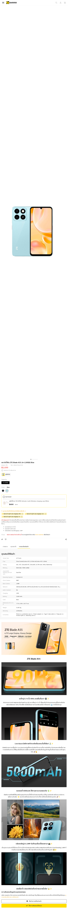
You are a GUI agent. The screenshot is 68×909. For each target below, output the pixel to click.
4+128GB (5, 483)
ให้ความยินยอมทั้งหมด (35, 906)
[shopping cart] (65, 2)
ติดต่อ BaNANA (39, 535)
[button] (33, 459)
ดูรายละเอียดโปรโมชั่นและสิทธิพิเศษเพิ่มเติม (14, 511)
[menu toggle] (3, 2)
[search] (56, 2)
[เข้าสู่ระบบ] (60, 2)
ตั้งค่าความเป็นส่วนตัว (35, 901)
